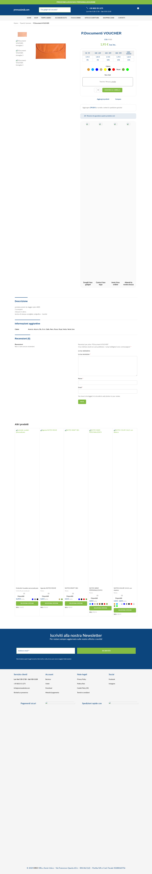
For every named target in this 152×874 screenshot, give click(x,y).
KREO (35, 868)
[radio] (88, 69)
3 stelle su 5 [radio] (96, 351)
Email (80, 387)
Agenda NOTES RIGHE (48, 588)
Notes (42, 591)
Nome (80, 378)
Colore (108, 66)
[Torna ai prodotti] (134, 23)
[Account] (123, 10)
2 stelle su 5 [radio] (94, 351)
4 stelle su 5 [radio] (97, 351)
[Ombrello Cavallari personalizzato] (27, 507)
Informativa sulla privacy (44, 659)
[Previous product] (132, 23)
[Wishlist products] (129, 10)
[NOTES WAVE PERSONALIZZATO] (100, 507)
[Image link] (60, 780)
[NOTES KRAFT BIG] (76, 507)
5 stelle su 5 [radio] (99, 351)
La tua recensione (84, 354)
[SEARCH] (73, 9)
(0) (24, 593)
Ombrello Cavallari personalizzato (27, 588)
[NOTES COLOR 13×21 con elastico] (125, 507)
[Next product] (137, 23)
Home (16, 23)
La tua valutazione (84, 351)
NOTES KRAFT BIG (71, 588)
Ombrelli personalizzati (22, 591)
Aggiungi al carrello (112, 90)
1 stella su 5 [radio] (92, 351)
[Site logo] (21, 10)
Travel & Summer (25, 23)
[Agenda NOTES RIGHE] (51, 507)
